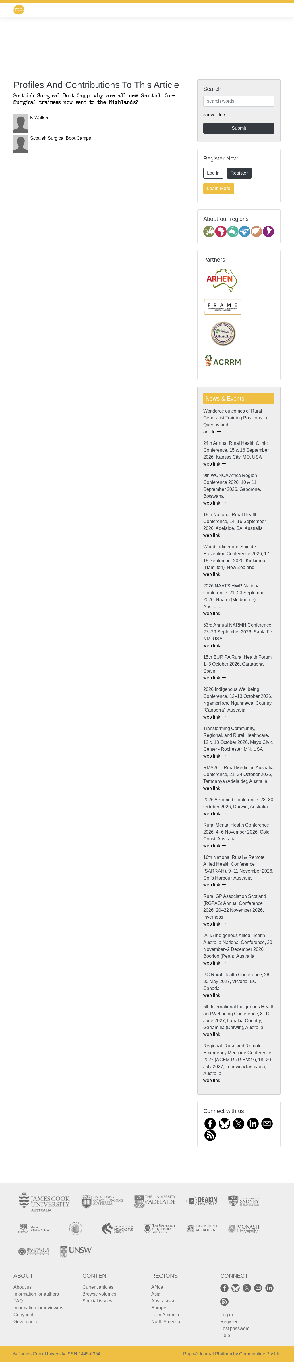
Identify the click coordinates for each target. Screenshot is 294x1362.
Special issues (97, 1300)
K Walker (39, 117)
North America (165, 1321)
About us (22, 1287)
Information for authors (36, 1294)
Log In (213, 173)
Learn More (218, 188)
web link (212, 463)
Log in (226, 1314)
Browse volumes (99, 1294)
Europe (158, 1307)
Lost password (235, 1328)
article (210, 431)
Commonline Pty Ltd (260, 1353)
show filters (214, 114)
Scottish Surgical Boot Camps (60, 138)
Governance (25, 1321)
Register (239, 173)
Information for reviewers (38, 1307)
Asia (155, 1294)
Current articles (97, 1287)
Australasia (162, 1300)
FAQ (18, 1300)
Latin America (165, 1314)
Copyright (23, 1314)
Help (225, 1335)
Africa (157, 1287)
